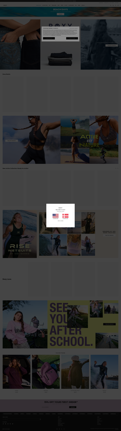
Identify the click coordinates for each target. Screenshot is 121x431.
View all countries (60, 220)
